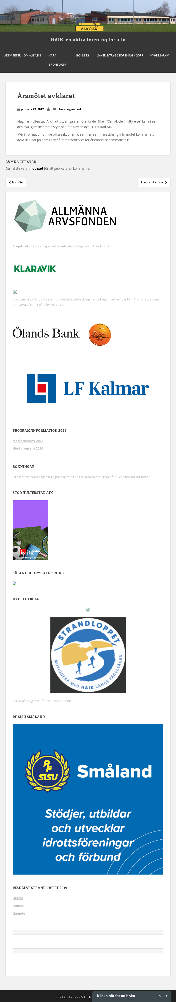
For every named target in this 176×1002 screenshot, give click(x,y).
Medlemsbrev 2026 (28, 441)
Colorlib (85, 997)
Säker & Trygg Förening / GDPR (120, 55)
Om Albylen (32, 55)
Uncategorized (69, 109)
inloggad (35, 168)
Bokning (82, 55)
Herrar (18, 898)
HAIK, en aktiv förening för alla (88, 40)
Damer (18, 905)
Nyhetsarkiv (159, 55)
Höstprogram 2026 (28, 448)
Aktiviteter (12, 55)
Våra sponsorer (57, 60)
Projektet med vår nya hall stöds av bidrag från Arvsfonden (62, 246)
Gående (19, 913)
